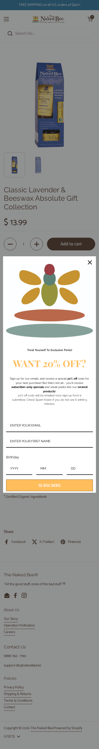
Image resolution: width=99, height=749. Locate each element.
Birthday (12, 457)
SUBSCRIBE (49, 485)
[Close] (90, 262)
